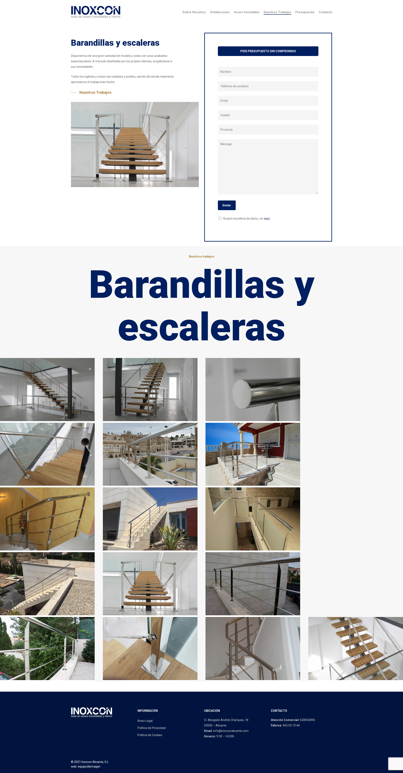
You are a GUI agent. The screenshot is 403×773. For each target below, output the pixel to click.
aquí (267, 218)
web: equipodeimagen (85, 766)
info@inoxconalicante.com (231, 731)
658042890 (307, 720)
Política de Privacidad (151, 728)
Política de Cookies (149, 735)
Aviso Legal (145, 720)
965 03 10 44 (291, 725)
